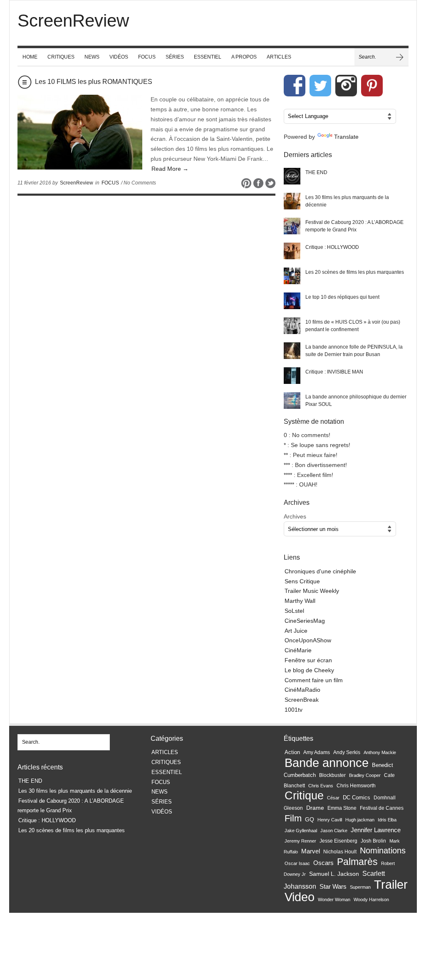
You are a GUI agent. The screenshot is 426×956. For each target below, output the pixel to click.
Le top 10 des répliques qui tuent (342, 297)
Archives (295, 516)
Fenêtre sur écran (308, 660)
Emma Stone (342, 808)
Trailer (391, 884)
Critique (304, 795)
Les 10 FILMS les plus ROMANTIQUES (93, 81)
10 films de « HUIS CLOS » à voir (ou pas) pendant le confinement (352, 325)
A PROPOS (244, 57)
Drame (315, 807)
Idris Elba (387, 819)
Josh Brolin (373, 840)
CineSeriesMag (305, 620)
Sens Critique (302, 581)
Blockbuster (332, 775)
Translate (346, 136)
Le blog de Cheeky (309, 670)
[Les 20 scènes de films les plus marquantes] (292, 276)
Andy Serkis (346, 752)
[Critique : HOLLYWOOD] (292, 251)
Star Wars (333, 886)
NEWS (91, 57)
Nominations (383, 850)
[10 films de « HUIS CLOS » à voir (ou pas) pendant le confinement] (292, 325)
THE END (316, 172)
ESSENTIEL (207, 57)
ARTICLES (279, 57)
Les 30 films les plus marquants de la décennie (347, 201)
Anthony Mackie (380, 752)
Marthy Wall (300, 600)
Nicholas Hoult (340, 852)
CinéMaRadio (302, 689)
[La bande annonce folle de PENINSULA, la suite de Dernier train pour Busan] (292, 350)
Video (300, 897)
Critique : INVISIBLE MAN (334, 372)
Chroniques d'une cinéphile (320, 571)
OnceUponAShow (308, 640)
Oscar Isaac (297, 863)
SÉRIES (175, 57)
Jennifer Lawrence (376, 829)
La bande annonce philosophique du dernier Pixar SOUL (355, 400)
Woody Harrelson (371, 899)
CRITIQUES (60, 57)
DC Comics (356, 797)
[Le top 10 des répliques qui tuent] (292, 300)
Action (292, 752)
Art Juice (296, 630)
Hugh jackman (359, 819)
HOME (29, 57)
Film (293, 818)
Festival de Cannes (382, 808)
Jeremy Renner (300, 840)
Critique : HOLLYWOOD (332, 247)
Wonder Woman (334, 899)
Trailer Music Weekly (312, 590)
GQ (309, 819)
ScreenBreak (302, 699)
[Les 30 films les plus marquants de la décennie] (292, 201)
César (333, 797)
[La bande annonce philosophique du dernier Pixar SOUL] (292, 400)
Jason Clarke (333, 830)
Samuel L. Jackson (334, 874)
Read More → (169, 168)
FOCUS (147, 57)
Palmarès (357, 862)
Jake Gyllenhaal (301, 830)
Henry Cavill (329, 819)
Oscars (323, 863)
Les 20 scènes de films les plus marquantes (354, 272)
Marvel (310, 851)
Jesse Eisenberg (338, 840)
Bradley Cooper (365, 775)
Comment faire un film (314, 680)
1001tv (293, 709)
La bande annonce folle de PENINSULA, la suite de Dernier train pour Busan (354, 350)
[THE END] (292, 176)
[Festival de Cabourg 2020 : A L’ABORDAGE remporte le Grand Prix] (292, 226)
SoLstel (294, 610)
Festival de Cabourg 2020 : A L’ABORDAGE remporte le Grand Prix (354, 226)
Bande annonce (327, 762)
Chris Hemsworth (356, 786)
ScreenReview (76, 183)
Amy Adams (316, 752)
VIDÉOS (118, 57)
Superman (360, 887)
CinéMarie (298, 650)
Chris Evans (320, 785)
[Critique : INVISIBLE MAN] (292, 375)
